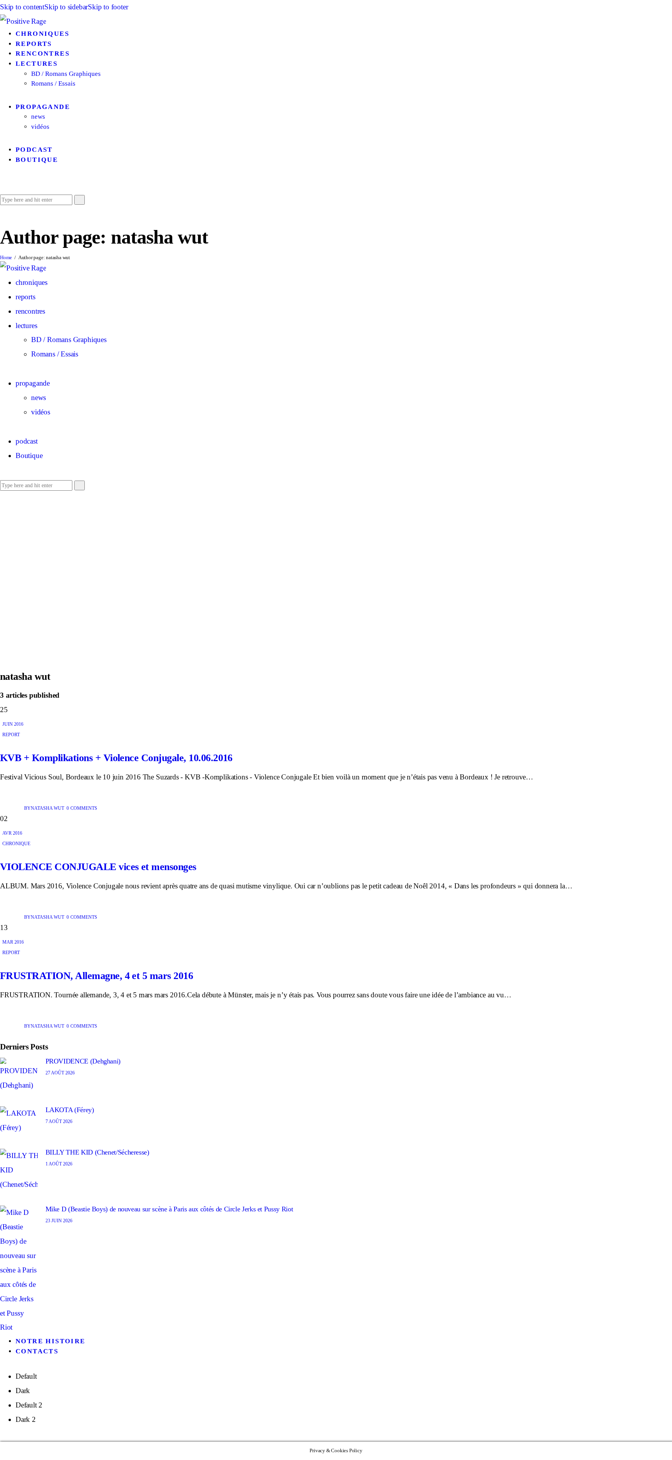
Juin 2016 (12, 724)
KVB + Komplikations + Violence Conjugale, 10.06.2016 (116, 757)
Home (6, 257)
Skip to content (22, 7)
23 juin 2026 (59, 1220)
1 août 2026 (59, 1164)
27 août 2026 (60, 1073)
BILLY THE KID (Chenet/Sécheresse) (97, 1152)
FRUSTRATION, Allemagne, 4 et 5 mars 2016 (96, 975)
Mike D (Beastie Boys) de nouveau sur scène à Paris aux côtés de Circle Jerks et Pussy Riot (169, 1209)
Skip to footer (108, 7)
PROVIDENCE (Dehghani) (83, 1061)
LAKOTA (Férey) (70, 1110)
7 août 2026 (59, 1121)
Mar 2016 (13, 942)
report (11, 734)
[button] (3, 185)
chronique (16, 843)
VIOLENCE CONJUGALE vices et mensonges (98, 866)
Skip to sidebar (66, 7)
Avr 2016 (12, 833)
